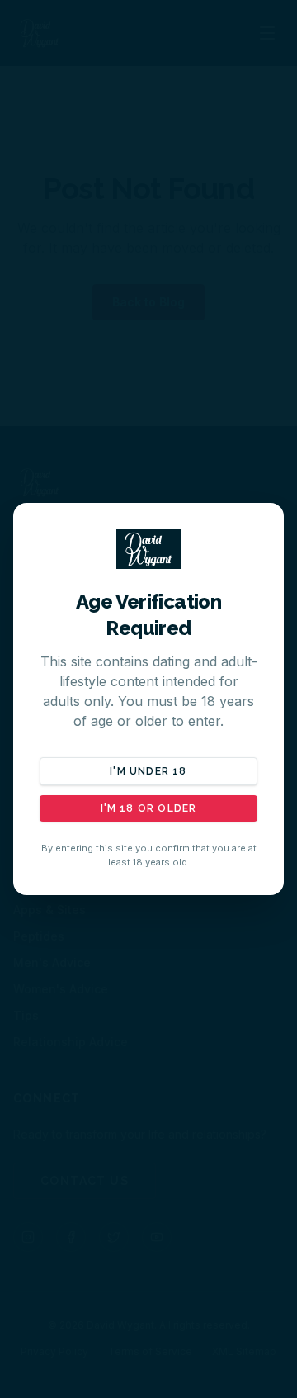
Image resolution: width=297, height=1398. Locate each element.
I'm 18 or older (149, 808)
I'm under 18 (148, 771)
